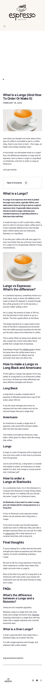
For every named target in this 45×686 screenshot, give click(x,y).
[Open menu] (4, 26)
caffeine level (27, 349)
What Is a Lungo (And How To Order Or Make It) (22, 96)
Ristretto (35, 615)
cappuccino (10, 533)
